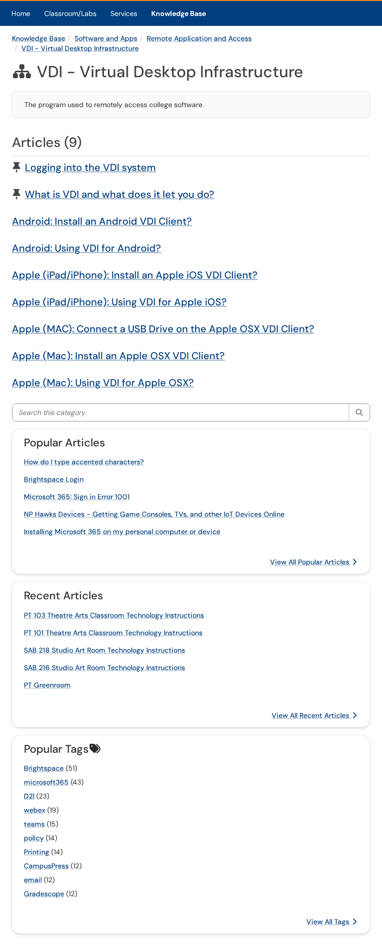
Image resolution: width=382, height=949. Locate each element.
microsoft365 (46, 782)
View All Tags (328, 921)
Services (123, 13)
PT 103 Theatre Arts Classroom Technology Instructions (114, 615)
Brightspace (44, 768)
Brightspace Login (54, 479)
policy (34, 837)
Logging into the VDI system (90, 167)
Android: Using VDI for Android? (86, 248)
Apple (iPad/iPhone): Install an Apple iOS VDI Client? (135, 275)
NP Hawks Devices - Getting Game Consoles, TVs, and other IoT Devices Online (154, 514)
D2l (29, 796)
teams (34, 823)
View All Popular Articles (310, 561)
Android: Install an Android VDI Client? (102, 221)
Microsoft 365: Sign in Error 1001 (77, 496)
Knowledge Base (178, 13)
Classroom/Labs (70, 13)
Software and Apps (106, 38)
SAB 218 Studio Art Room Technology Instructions (104, 650)
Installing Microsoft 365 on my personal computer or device (122, 531)
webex (34, 810)
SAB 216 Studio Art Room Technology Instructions (104, 667)
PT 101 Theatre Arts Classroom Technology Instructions (113, 632)
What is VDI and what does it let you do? (119, 194)
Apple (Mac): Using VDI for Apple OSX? (103, 382)
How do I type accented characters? (84, 461)
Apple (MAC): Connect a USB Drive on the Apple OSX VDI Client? (163, 328)
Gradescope (44, 893)
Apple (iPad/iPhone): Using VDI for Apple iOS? (119, 301)
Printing (36, 851)
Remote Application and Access (199, 38)
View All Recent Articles (311, 715)
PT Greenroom (47, 684)
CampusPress (46, 865)
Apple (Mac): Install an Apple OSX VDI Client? (118, 355)
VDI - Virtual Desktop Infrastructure (80, 48)
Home (20, 13)
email (33, 879)
